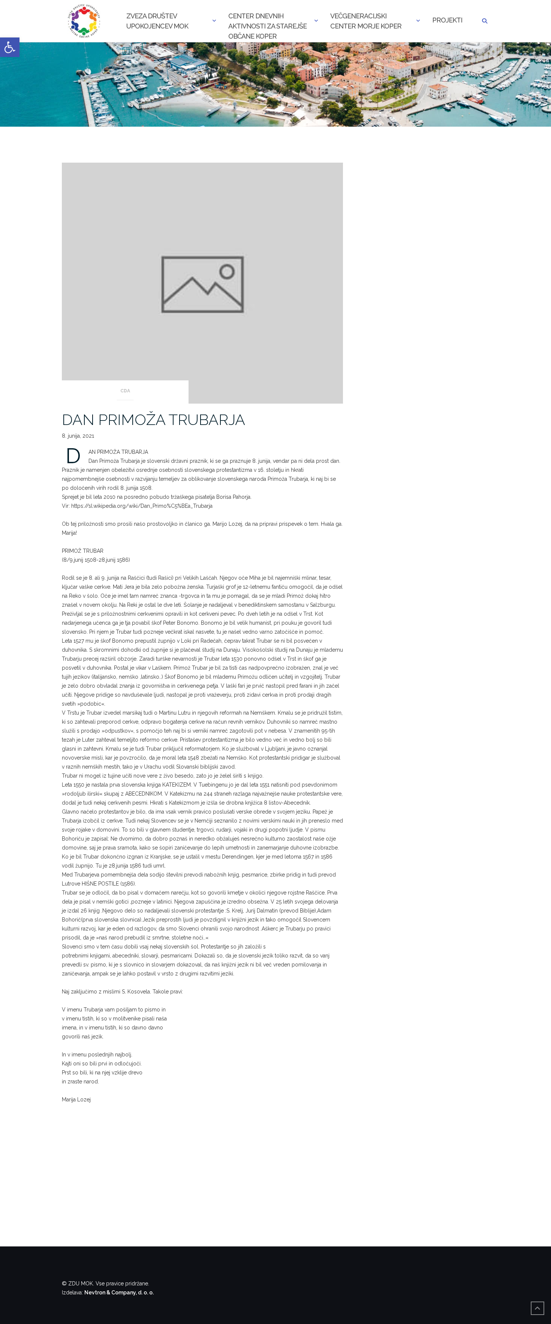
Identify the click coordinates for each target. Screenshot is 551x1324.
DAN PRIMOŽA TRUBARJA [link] (153, 419)
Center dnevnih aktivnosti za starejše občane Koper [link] (267, 21)
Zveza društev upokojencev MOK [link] (157, 21)
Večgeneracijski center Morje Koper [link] (365, 21)
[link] (9, 47)
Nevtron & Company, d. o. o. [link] (119, 1293)
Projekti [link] (447, 20)
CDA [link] (125, 390)
